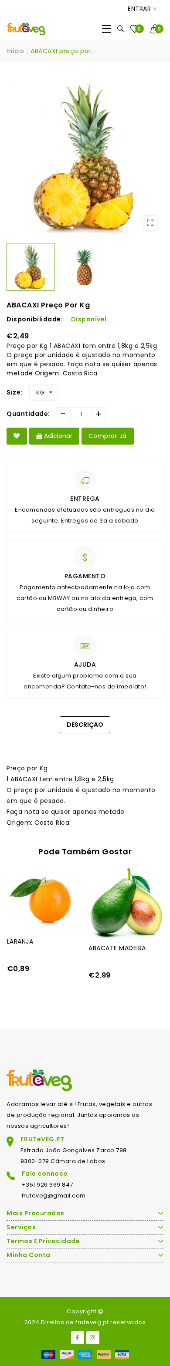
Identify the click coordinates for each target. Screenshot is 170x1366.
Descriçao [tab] (85, 724)
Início (15, 51)
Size (13, 392)
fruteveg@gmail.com (54, 1195)
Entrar (140, 8)
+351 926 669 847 (47, 1184)
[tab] (85, 741)
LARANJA (20, 941)
